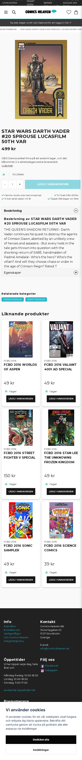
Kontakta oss (12, 630)
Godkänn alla (41, 739)
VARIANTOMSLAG (12, 299)
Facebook (51, 665)
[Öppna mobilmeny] (6, 12)
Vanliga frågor (12, 633)
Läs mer (8, 165)
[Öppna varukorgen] (76, 12)
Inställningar (41, 749)
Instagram (51, 670)
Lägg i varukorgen (21, 398)
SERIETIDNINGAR (36, 299)
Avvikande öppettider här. (20, 690)
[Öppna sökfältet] (14, 12)
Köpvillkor (10, 626)
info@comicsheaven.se (54, 648)
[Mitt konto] (68, 12)
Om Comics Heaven (16, 637)
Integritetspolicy (14, 641)
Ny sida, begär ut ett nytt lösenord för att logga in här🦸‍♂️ (41, 22)
